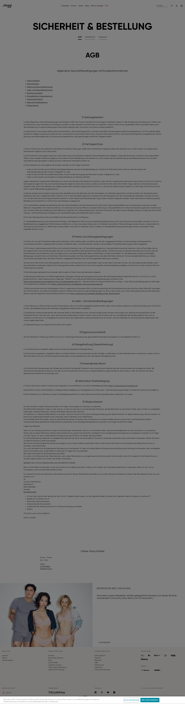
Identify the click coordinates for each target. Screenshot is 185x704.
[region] (92, 700)
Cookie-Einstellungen (131, 700)
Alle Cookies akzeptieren (150, 700)
